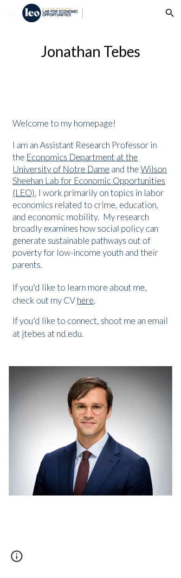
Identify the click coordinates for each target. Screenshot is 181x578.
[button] (11, 12)
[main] (90, 51)
